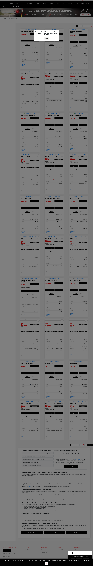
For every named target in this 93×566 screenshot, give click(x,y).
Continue (46, 38)
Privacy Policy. (87, 560)
